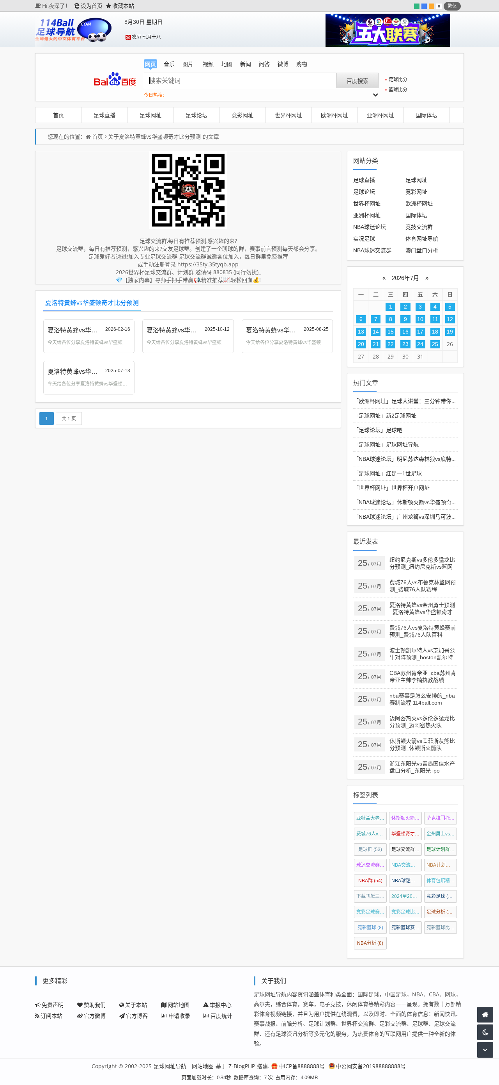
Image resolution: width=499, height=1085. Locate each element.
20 (361, 344)
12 (450, 319)
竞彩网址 (242, 115)
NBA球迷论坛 (369, 227)
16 (405, 331)
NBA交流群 (406, 865)
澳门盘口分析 (421, 250)
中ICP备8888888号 (301, 1066)
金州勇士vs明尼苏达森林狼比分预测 (441, 834)
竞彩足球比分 (406, 912)
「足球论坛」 (369, 430)
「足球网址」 (369, 415)
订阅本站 (51, 1015)
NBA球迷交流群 (372, 250)
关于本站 (136, 1004)
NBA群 (370, 880)
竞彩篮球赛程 (406, 927)
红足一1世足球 (404, 473)
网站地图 (178, 1004)
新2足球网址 (401, 415)
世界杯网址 (288, 115)
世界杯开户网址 (410, 488)
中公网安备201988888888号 (371, 1066)
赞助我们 (95, 1004)
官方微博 (95, 1015)
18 (435, 331)
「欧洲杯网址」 (372, 401)
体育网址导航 (421, 239)
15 (391, 331)
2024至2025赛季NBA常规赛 (406, 896)
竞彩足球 (440, 896)
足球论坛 (196, 115)
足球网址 (150, 115)
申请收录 (179, 1015)
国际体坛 (426, 115)
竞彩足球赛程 (371, 912)
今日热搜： (155, 95)
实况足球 (364, 239)
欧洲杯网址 (334, 115)
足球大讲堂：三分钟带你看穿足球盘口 (437, 401)
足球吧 (394, 430)
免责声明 (53, 1004)
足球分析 (440, 912)
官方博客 (137, 1015)
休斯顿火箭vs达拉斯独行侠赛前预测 (406, 818)
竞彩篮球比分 (441, 927)
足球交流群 (406, 849)
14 (376, 331)
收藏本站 (123, 5)
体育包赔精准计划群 (441, 880)
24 (420, 344)
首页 (58, 115)
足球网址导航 (402, 444)
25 (435, 344)
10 (420, 319)
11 (435, 319)
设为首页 (92, 5)
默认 (439, 6)
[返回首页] (485, 1015)
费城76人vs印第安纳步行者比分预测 (371, 834)
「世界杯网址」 (372, 488)
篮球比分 (398, 89)
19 (450, 331)
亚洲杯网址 (380, 115)
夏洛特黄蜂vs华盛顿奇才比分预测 (160, 136)
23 (405, 344)
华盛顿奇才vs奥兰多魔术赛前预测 (406, 834)
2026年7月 (405, 278)
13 (361, 331)
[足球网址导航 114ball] (73, 29)
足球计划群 (441, 849)
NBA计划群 (441, 865)
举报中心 (221, 1004)
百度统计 (221, 1015)
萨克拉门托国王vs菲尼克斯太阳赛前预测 (441, 818)
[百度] (114, 79)
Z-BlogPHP (241, 1066)
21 (376, 344)
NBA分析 (370, 943)
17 (420, 331)
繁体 (452, 6)
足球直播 (104, 115)
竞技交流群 (419, 227)
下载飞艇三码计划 (371, 896)
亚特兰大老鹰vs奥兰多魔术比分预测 (371, 818)
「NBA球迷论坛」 (375, 459)
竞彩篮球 (370, 927)
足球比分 (398, 79)
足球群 (370, 849)
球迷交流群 (371, 865)
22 (391, 344)
